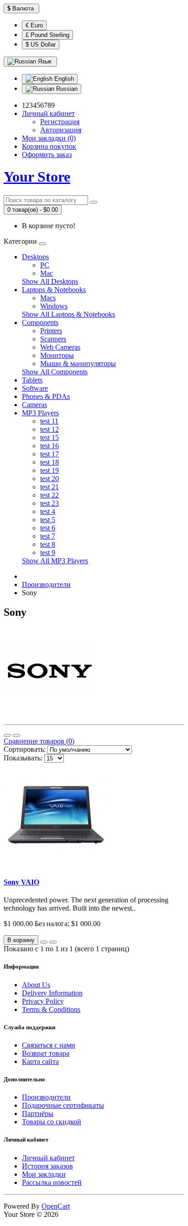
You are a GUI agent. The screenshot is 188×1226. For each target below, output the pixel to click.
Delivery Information (52, 993)
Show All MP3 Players (55, 561)
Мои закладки (44, 1174)
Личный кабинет (48, 1158)
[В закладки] (43, 942)
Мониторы (57, 355)
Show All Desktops (50, 281)
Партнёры (37, 1113)
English (63, 78)
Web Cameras (60, 347)
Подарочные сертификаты (63, 1105)
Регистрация (59, 122)
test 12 (49, 429)
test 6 (47, 528)
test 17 (49, 454)
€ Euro (34, 25)
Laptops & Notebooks (54, 289)
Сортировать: (25, 749)
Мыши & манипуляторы (78, 363)
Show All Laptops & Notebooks (68, 314)
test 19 (49, 470)
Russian (66, 88)
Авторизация (60, 130)
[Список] (7, 735)
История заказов (47, 1166)
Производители (46, 584)
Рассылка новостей (52, 1182)
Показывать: (23, 758)
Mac (46, 273)
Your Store (37, 176)
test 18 (49, 462)
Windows (54, 306)
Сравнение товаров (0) (39, 741)
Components (40, 322)
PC (44, 265)
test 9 (47, 552)
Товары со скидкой (51, 1122)
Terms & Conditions (51, 1009)
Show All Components (55, 372)
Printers (51, 331)
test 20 (49, 478)
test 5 (47, 520)
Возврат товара (45, 1053)
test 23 (49, 503)
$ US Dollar (41, 44)
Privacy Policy (43, 1001)
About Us (36, 985)
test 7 (47, 536)
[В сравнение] (53, 942)
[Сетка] (16, 735)
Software (35, 388)
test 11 (49, 421)
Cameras (34, 405)
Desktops (35, 257)
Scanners (53, 339)
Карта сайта (40, 1061)
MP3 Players (40, 413)
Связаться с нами (48, 1045)
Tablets (32, 380)
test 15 (49, 437)
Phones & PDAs (46, 396)
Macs (48, 298)
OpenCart (56, 1206)
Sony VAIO (21, 882)
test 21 (49, 487)
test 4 (47, 511)
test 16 (49, 446)
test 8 (47, 544)
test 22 (49, 495)
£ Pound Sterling (47, 34)
